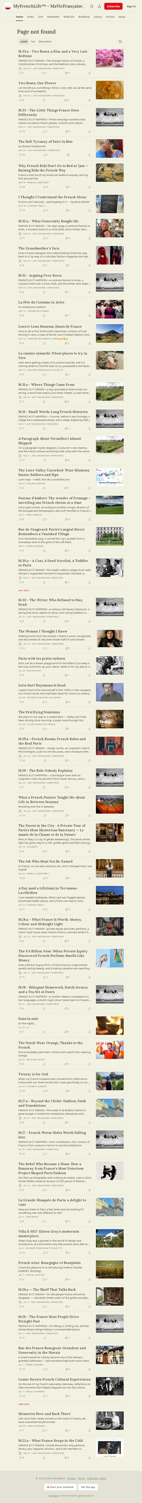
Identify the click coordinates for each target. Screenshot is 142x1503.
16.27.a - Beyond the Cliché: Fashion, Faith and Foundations (52, 1103)
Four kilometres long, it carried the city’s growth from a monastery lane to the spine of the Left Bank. (51, 540)
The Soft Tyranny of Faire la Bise (45, 141)
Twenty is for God (33, 1074)
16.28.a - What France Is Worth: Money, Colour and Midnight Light (50, 921)
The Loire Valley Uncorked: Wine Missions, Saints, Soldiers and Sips (54, 472)
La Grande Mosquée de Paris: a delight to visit (52, 1202)
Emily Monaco (34, 515)
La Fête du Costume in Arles (41, 302)
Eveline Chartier (36, 483)
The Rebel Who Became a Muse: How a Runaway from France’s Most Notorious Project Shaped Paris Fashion (50, 1168)
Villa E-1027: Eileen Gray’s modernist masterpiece (48, 1233)
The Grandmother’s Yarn (38, 248)
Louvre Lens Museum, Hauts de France (50, 326)
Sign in (131, 6)
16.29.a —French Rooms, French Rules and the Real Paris (52, 741)
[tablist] (36, 41)
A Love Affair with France (41, 724)
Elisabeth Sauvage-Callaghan (44, 697)
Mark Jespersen (36, 1426)
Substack (54, 1495)
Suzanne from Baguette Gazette (45, 370)
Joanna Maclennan (38, 311)
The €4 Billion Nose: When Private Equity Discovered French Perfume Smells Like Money (53, 955)
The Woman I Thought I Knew (42, 631)
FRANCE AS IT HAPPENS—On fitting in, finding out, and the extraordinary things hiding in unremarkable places (53, 1327)
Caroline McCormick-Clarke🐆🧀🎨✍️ (48, 339)
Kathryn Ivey (34, 670)
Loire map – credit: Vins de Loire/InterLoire (44, 479)
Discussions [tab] (44, 41)
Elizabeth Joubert (37, 1086)
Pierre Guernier (35, 546)
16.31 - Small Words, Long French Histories (53, 412)
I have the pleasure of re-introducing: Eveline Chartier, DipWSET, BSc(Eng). (50, 1269)
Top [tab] (33, 41)
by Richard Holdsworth (32, 146)
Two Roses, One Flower (37, 83)
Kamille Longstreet (38, 182)
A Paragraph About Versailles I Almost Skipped (49, 440)
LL (28, 1027)
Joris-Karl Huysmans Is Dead (42, 685)
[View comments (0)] (44, 100)
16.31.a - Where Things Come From (46, 384)
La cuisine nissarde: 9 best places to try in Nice (52, 355)
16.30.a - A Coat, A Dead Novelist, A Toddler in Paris (53, 563)
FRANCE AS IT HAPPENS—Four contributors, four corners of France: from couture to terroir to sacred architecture (54, 1143)
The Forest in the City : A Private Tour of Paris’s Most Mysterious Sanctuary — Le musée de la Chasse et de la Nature (51, 830)
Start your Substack (62, 1487)
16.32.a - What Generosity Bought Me (48, 221)
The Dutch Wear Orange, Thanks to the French (50, 1045)
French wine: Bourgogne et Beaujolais (49, 1263)
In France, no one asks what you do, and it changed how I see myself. (55, 867)
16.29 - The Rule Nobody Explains (45, 770)
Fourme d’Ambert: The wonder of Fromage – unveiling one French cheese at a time (54, 500)
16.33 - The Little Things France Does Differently (48, 112)
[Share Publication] (99, 6)
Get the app (88, 1487)
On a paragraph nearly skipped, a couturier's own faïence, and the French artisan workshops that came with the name (53, 449)
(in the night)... (27, 1023)
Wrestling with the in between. (36, 806)
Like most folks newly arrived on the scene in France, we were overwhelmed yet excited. (52, 1420)
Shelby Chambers (35, 1391)
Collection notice (96, 1478)
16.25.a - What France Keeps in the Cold (50, 1440)
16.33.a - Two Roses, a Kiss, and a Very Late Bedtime (52, 53)
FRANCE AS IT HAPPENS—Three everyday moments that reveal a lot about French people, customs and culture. (51, 121)
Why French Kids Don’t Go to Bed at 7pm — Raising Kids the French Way (53, 168)
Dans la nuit (28, 1019)
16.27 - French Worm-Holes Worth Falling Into (52, 1135)
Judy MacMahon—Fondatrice (49, 68)
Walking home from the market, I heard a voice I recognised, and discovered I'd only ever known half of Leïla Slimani (54, 637)
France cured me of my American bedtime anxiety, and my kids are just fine (53, 176)
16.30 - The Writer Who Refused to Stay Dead (50, 602)
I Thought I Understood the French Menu (52, 197)
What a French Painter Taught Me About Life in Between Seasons (51, 799)
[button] (19, 17)
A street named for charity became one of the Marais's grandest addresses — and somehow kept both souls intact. (54, 1358)
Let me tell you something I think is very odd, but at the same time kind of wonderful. (55, 89)
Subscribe (113, 6)
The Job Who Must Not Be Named (45, 861)
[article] (71, 62)
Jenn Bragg (32, 1217)
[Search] (91, 6)
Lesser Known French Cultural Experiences (54, 1379)
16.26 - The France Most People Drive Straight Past (48, 1319)
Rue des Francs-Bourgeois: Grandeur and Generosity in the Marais (52, 1350)
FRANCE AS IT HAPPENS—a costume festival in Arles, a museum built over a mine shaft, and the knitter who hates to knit (54, 281)
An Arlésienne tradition (32, 307)
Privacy (72, 1478)
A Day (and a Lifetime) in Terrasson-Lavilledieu (48, 890)
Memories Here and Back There (44, 1414)
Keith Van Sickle (36, 1059)
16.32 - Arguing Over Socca (40, 275)
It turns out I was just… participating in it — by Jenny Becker (54, 201)
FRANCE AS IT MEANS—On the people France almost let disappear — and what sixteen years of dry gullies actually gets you (53, 1295)
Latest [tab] (24, 41)
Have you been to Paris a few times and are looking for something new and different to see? (51, 1211)
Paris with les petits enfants (41, 658)
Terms (81, 1478)
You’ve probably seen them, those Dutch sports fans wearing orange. (54, 1053)
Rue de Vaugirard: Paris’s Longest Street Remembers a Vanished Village (51, 531)
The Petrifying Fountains (39, 712)
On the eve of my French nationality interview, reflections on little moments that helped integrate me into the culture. (54, 1385)
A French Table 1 (36, 206)
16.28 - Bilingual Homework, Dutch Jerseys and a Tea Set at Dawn (53, 989)
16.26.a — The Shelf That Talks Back (47, 1289)
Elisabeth (32, 847)
